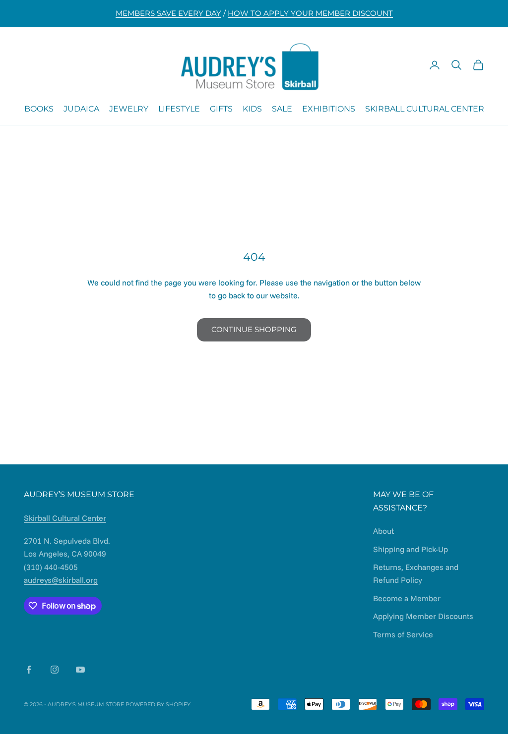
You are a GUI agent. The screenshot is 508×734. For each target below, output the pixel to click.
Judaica (81, 108)
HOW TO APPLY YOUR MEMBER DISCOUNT (310, 13)
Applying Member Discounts (423, 616)
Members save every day (168, 13)
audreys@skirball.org (61, 580)
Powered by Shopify (158, 704)
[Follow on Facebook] (29, 670)
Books (39, 108)
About (383, 531)
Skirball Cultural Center (424, 108)
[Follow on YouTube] (80, 670)
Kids (252, 108)
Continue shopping (254, 329)
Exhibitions (328, 108)
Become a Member (407, 598)
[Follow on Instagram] (55, 670)
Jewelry (128, 108)
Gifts (221, 108)
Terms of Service (403, 634)
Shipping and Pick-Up (410, 549)
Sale (282, 108)
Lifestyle (179, 108)
